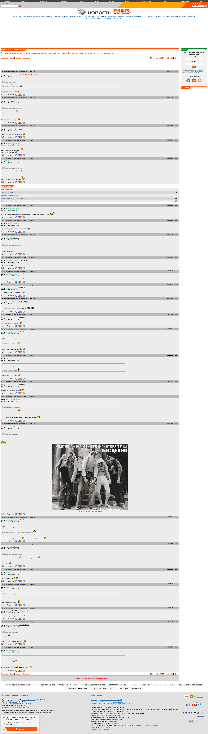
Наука (94, 16)
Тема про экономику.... (8, 192)
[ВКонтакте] (16, 95)
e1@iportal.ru (13, 702)
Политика (166, 16)
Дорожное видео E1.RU (49, 16)
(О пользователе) (23, 611)
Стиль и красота (95, 18)
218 (160, 58)
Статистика (26, 58)
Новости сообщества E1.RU (135, 16)
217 (157, 58)
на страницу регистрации (195, 70)
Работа (183, 16)
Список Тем (4, 58)
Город (24, 16)
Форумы (4, 49)
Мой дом (87, 16)
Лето (121, 18)
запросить (197, 72)
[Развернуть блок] (182, 88)
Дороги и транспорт (33, 16)
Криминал (72, 16)
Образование (150, 16)
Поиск (12, 58)
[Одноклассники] (21, 95)
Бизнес (18, 16)
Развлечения (191, 16)
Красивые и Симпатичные (9, 201)
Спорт (87, 18)
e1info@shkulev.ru (139, 725)
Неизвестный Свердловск (116, 16)
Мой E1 (183, 49)
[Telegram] (24, 95)
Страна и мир (106, 18)
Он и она (158, 16)
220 (168, 58)
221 (172, 58)
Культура (80, 16)
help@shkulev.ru (118, 702)
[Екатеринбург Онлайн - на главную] (122, 15)
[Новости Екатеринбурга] (81, 15)
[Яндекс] (194, 80)
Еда (59, 16)
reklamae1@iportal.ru (28, 700)
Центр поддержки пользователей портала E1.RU (106, 700)
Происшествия (175, 16)
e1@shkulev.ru (114, 723)
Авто (13, 16)
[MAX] (19, 95)
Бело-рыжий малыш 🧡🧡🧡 (10, 195)
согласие (22, 722)
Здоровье (65, 16)
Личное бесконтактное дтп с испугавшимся (14, 198)
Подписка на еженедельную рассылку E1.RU (15, 707)
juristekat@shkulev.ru (152, 725)
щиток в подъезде (6, 190)
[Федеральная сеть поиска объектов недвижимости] (193, 721)
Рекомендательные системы (100, 729)
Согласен (20, 729)
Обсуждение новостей (17, 49)
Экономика (115, 18)
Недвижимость (102, 16)
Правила (18, 58)
